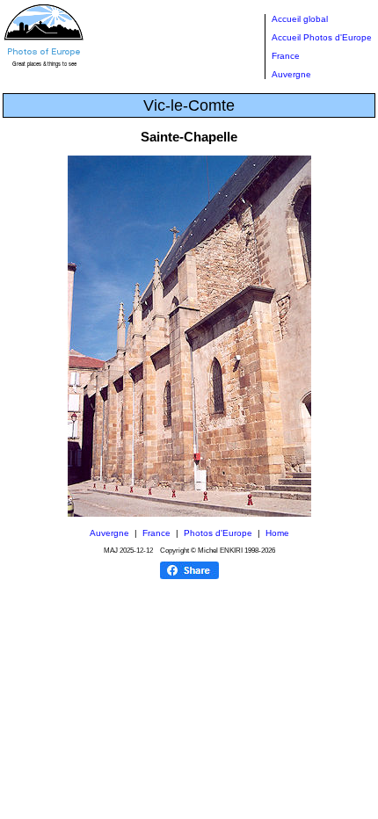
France (286, 56)
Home (277, 533)
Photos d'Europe (218, 533)
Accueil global (300, 19)
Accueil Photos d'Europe (322, 37)
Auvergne (291, 74)
